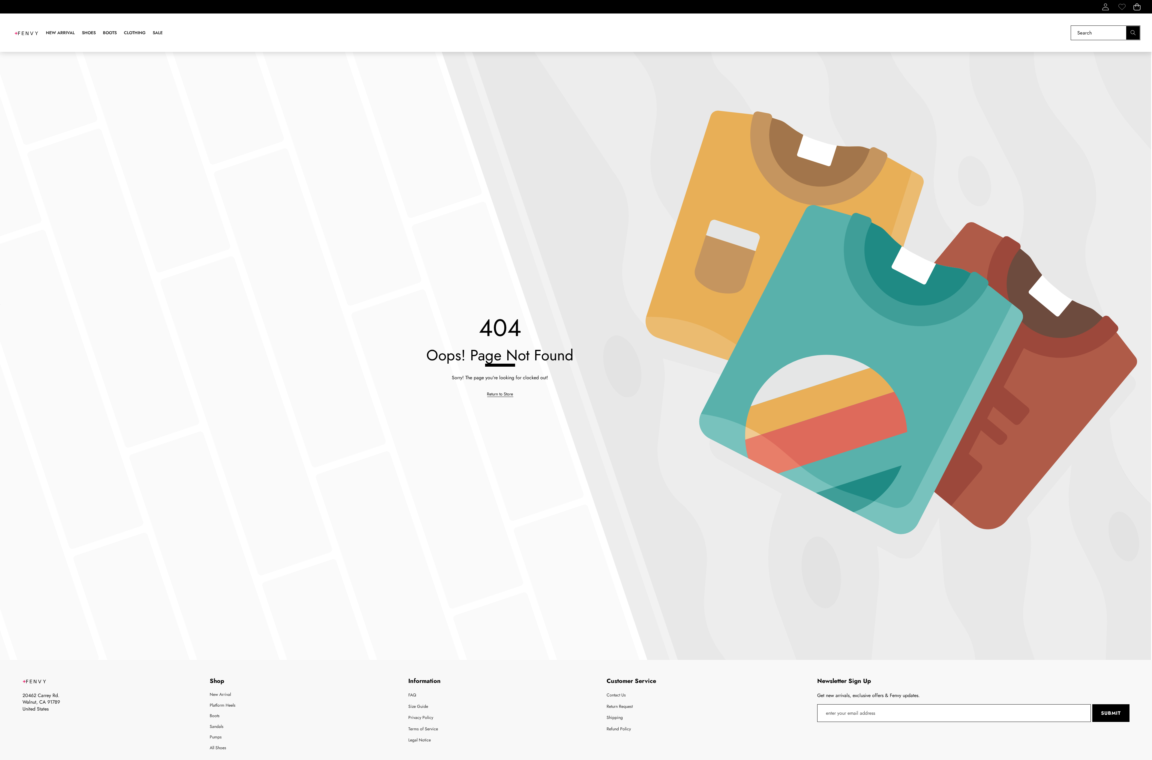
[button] (1137, 6)
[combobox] (1105, 33)
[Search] (1133, 33)
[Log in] (1105, 6)
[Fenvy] (26, 32)
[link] (1122, 6)
